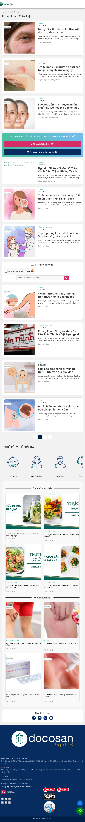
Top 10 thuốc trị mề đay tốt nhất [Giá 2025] (60, 644)
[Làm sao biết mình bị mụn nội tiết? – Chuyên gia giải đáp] (19, 377)
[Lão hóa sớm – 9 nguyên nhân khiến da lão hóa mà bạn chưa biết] (19, 113)
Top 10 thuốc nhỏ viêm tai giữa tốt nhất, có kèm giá (60, 696)
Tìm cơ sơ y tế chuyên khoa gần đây (43, 152)
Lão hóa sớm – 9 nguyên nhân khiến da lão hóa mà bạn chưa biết (57, 107)
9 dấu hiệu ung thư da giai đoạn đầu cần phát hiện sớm (59, 408)
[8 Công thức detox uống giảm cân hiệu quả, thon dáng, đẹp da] (23, 511)
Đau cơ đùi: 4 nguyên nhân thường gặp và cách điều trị (23, 644)
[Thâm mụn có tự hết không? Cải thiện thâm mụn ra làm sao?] (19, 204)
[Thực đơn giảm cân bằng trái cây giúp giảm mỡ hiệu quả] (61, 511)
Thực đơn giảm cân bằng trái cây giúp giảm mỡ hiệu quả (61, 535)
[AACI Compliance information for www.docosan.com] (49, 812)
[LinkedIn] (6, 799)
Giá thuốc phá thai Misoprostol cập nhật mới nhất (22, 696)
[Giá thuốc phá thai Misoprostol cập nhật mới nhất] (23, 671)
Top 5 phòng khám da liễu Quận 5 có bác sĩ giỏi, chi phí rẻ (58, 235)
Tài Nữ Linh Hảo (43, 208)
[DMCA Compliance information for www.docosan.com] (49, 799)
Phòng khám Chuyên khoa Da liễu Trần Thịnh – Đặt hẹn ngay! (58, 333)
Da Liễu (40, 23)
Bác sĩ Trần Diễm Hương (46, 181)
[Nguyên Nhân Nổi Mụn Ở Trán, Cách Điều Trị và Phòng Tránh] (19, 163)
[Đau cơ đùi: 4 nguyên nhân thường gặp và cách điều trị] (23, 620)
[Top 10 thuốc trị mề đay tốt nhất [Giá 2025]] (61, 620)
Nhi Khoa (41, 61)
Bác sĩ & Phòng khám (45, 227)
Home (4, 12)
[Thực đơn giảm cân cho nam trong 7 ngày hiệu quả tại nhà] (61, 562)
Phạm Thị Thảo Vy (44, 42)
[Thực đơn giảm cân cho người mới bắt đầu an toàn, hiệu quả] (23, 562)
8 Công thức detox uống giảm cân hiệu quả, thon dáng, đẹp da (22, 535)
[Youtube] (51, 718)
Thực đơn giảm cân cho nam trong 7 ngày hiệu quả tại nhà (61, 586)
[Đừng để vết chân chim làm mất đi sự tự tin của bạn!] (19, 38)
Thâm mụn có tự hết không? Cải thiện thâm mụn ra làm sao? (59, 197)
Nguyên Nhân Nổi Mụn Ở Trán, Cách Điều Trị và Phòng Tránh (58, 170)
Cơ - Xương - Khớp (12, 640)
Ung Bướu (41, 400)
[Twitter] (6, 802)
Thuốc (8, 692)
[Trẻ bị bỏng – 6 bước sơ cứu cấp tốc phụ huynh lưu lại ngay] (19, 75)
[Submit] (66, 277)
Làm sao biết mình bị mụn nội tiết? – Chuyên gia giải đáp (57, 370)
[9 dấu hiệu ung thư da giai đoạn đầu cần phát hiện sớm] (19, 415)
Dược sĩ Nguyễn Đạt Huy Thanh (49, 80)
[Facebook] (45, 718)
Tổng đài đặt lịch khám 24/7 (43, 144)
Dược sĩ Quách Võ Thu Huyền (48, 117)
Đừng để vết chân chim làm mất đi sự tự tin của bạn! (58, 31)
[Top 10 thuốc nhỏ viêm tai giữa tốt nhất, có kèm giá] (61, 671)
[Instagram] (40, 718)
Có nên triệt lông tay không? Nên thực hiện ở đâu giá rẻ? (57, 295)
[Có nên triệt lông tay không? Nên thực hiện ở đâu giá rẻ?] (19, 302)
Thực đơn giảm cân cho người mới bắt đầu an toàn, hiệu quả (22, 586)
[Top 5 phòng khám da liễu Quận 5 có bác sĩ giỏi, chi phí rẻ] (19, 241)
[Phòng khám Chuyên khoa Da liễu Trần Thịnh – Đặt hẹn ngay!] (19, 339)
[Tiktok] (34, 718)
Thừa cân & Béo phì (12, 531)
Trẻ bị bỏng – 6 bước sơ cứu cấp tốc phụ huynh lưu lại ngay (59, 68)
